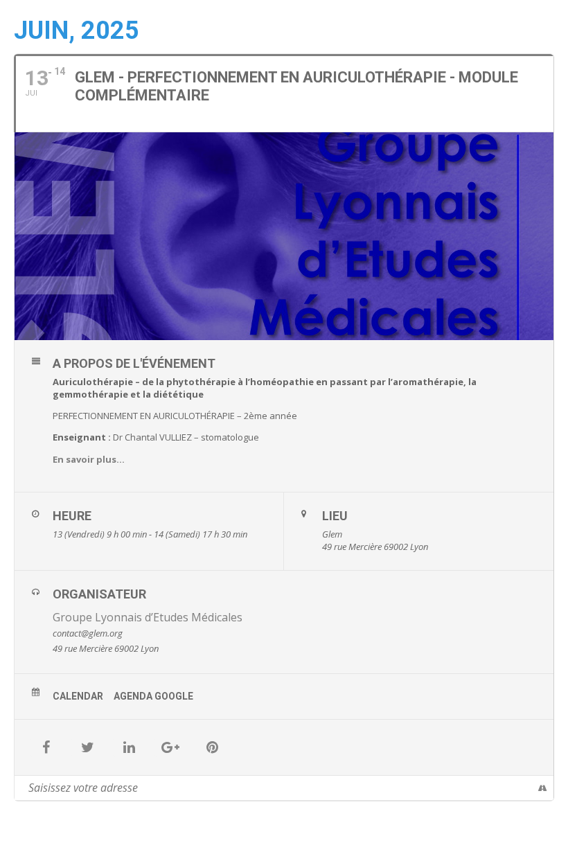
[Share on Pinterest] (212, 747)
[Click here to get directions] (542, 787)
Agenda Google (153, 696)
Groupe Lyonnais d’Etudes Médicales (147, 617)
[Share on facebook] (45, 747)
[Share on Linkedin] (129, 747)
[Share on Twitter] (87, 747)
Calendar (78, 696)
